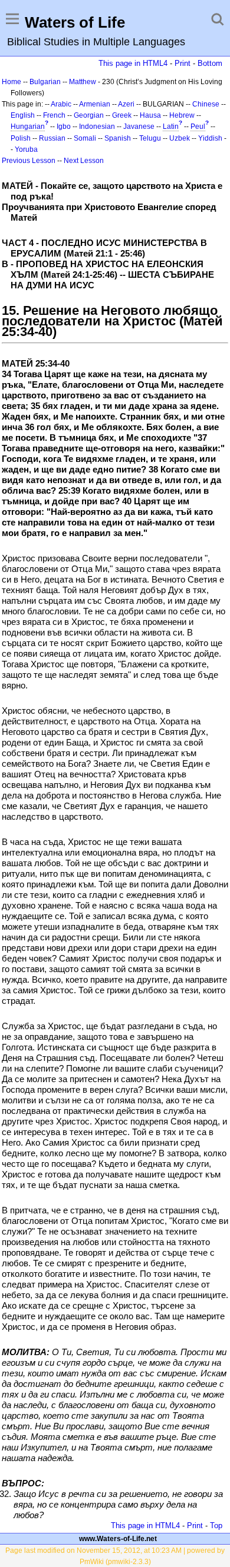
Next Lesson (84, 161)
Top (216, 1525)
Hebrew (182, 115)
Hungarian (28, 126)
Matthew (82, 82)
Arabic (61, 104)
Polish (21, 138)
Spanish (117, 138)
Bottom (210, 63)
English (23, 115)
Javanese (139, 126)
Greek (122, 115)
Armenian (94, 104)
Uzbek (179, 138)
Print (182, 63)
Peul (197, 126)
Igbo (64, 126)
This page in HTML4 (132, 63)
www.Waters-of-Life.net (118, 1539)
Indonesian (97, 126)
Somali (85, 138)
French (54, 115)
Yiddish (210, 138)
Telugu (150, 138)
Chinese (205, 104)
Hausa (150, 115)
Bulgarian (45, 82)
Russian (52, 138)
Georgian (89, 115)
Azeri (126, 104)
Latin (171, 126)
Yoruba (26, 149)
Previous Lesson (28, 161)
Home (11, 82)
